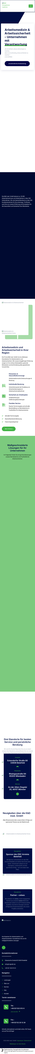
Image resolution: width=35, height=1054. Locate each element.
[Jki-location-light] (17, 794)
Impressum (20, 1041)
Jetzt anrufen (14, 1011)
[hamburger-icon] (31, 6)
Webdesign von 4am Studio (17, 1044)
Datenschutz (27, 1041)
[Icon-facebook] (3, 947)
